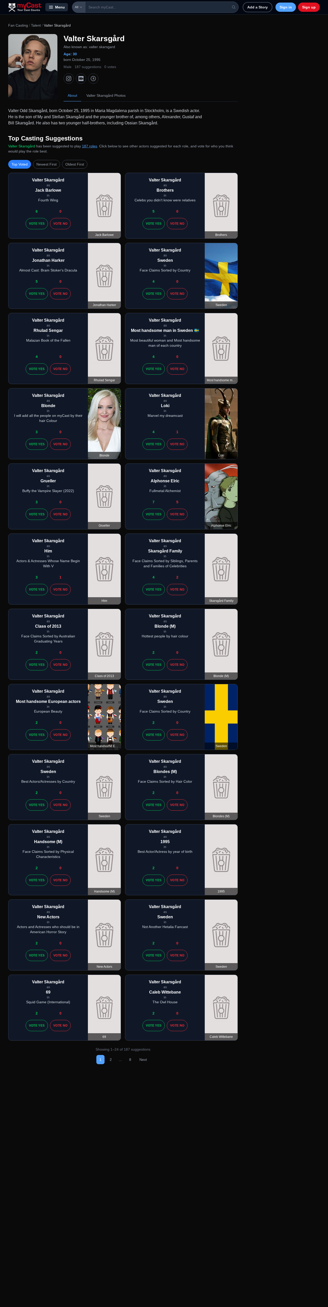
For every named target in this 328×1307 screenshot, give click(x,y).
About (72, 95)
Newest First (46, 164)
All (76, 7)
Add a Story (257, 7)
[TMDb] (93, 78)
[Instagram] (69, 78)
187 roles (89, 146)
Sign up (309, 7)
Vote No (60, 223)
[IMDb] (81, 78)
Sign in (286, 7)
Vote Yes (37, 223)
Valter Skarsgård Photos (106, 95)
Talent (36, 25)
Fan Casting (18, 25)
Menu (60, 7)
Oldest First (74, 164)
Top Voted (20, 164)
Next (143, 1060)
